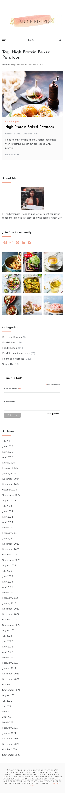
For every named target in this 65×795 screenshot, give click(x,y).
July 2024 (7, 505)
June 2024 (7, 511)
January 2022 (9, 668)
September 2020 (11, 754)
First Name (9, 401)
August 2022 (9, 630)
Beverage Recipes (12, 337)
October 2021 (9, 684)
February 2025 (10, 468)
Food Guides (9, 342)
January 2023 (9, 603)
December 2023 (10, 543)
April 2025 (7, 457)
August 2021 (9, 695)
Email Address (12, 389)
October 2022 (9, 619)
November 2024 (10, 484)
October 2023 (9, 554)
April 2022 (7, 652)
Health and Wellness (13, 358)
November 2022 (10, 614)
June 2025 (7, 446)
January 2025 (9, 473)
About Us (56, 217)
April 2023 (7, 587)
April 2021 (7, 716)
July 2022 (7, 635)
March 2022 (8, 657)
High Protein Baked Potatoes (29, 127)
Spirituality (7, 364)
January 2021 (9, 733)
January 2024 (9, 538)
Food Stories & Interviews (16, 353)
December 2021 (10, 673)
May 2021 (7, 711)
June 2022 (7, 641)
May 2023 (7, 581)
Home (5, 64)
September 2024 (11, 495)
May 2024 (7, 516)
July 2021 (7, 700)
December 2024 (10, 478)
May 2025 (7, 451)
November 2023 (10, 549)
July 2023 (7, 570)
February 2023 (10, 597)
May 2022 (7, 646)
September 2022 (11, 625)
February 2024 (10, 532)
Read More (11, 154)
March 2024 (8, 527)
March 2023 (8, 592)
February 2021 (10, 727)
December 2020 (10, 738)
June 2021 (7, 706)
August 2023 (9, 565)
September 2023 (11, 560)
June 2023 (7, 576)
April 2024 (7, 522)
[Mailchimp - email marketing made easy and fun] (53, 414)
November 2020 (10, 744)
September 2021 (11, 689)
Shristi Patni (32, 133)
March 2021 (8, 722)
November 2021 (10, 679)
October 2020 (9, 749)
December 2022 (10, 608)
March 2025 (8, 462)
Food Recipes (12, 121)
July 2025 (7, 441)
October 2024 (9, 489)
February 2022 (10, 662)
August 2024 (9, 500)
